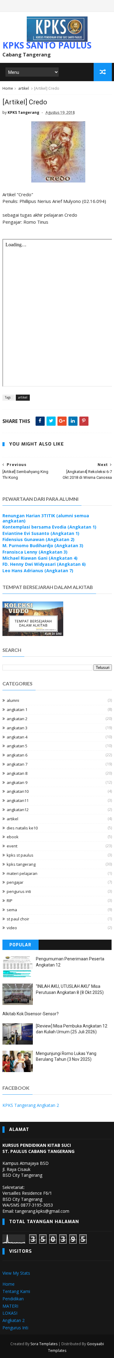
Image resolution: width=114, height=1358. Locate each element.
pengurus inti (19, 891)
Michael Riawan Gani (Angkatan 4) (40, 558)
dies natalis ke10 (22, 828)
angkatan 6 (17, 755)
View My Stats (16, 1273)
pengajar (15, 882)
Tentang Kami (16, 1291)
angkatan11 (18, 800)
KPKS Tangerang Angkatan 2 (30, 1105)
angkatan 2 (17, 718)
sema (12, 909)
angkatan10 (18, 791)
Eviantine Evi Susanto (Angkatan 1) (40, 533)
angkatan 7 (17, 764)
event (12, 846)
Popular (20, 945)
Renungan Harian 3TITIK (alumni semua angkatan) (45, 518)
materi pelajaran (22, 873)
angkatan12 (18, 809)
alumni (13, 700)
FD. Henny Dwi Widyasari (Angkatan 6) (44, 564)
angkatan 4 (17, 737)
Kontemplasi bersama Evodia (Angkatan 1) (49, 527)
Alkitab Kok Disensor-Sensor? (30, 1013)
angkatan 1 (17, 709)
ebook (13, 837)
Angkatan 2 (13, 1320)
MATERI (10, 1306)
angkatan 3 (17, 728)
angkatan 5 (17, 746)
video (12, 927)
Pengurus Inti (15, 1328)
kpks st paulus (20, 855)
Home (7, 88)
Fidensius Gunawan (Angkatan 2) (38, 539)
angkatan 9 (17, 782)
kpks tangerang (21, 864)
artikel (23, 88)
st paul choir (18, 919)
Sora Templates (43, 1343)
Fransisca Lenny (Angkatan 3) (34, 552)
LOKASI (9, 1313)
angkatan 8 (17, 773)
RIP (9, 900)
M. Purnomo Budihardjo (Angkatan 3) (42, 545)
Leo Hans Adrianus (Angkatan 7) (37, 570)
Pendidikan (13, 1299)
